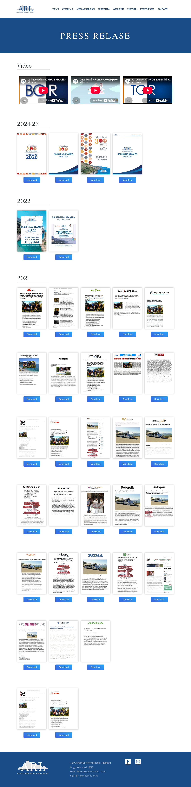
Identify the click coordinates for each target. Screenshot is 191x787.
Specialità (104, 9)
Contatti (163, 9)
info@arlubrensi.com (87, 775)
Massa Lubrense (86, 9)
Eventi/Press (147, 9)
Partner (132, 9)
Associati (118, 9)
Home (55, 9)
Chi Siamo (67, 9)
